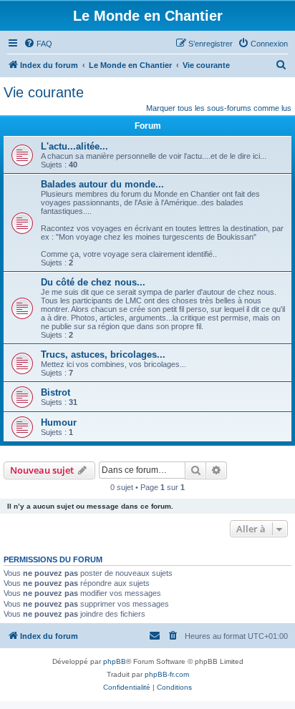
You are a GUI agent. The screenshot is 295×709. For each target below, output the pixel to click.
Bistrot (55, 392)
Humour (59, 422)
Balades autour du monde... (102, 184)
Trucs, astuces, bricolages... (103, 354)
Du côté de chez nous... (93, 282)
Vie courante (44, 92)
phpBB (114, 661)
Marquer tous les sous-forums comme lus (218, 108)
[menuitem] (38, 43)
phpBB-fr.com (167, 674)
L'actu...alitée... (74, 146)
